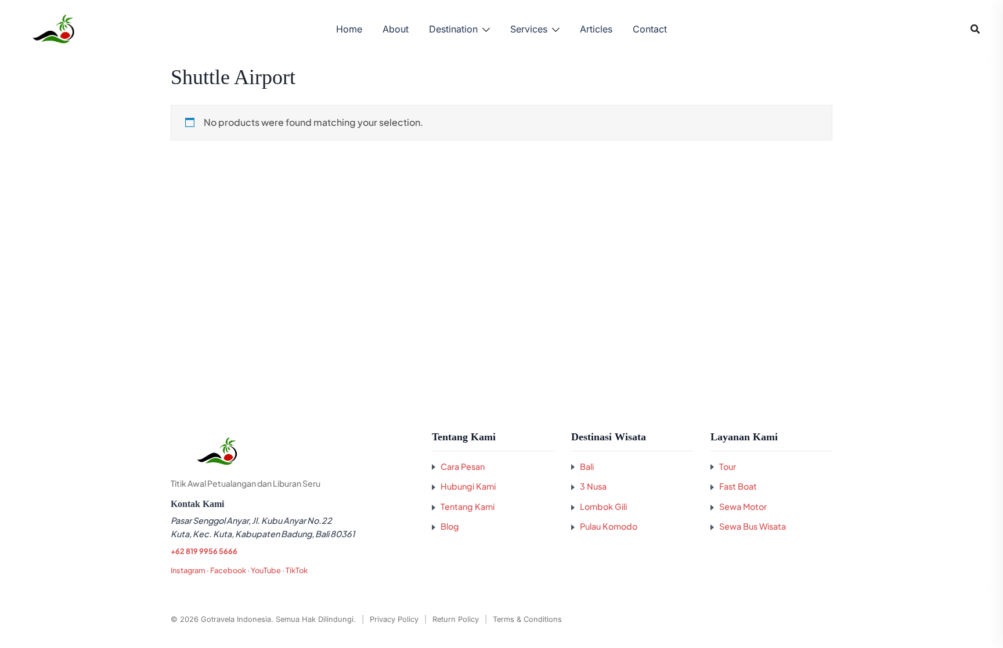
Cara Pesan (463, 466)
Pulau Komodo (608, 526)
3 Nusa (593, 486)
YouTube (266, 570)
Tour (727, 466)
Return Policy (455, 619)
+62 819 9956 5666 (204, 551)
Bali (587, 466)
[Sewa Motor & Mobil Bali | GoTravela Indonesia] (53, 27)
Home (349, 29)
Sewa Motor (743, 506)
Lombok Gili (603, 506)
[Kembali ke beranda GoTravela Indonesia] (292, 451)
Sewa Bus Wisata (752, 526)
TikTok (297, 570)
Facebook (228, 570)
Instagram (188, 570)
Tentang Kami (468, 506)
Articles (596, 29)
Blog (450, 526)
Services (528, 29)
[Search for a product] (975, 29)
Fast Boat (738, 486)
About (396, 29)
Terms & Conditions (527, 619)
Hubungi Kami (468, 486)
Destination (453, 29)
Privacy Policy (394, 619)
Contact (650, 29)
